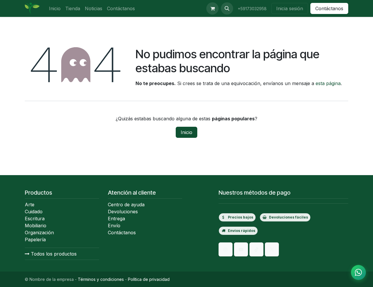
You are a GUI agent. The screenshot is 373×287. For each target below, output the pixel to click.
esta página (328, 83)
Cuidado (34, 211)
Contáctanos (329, 8)
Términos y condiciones (101, 279)
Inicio (186, 132)
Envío (114, 225)
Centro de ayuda (126, 204)
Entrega (116, 218)
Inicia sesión (289, 8)
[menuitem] (55, 8)
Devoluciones (123, 211)
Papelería (35, 239)
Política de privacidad (149, 279)
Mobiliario (35, 225)
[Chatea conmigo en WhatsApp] (358, 272)
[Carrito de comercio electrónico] (212, 8)
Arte (29, 204)
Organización (39, 232)
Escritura (35, 218)
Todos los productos (53, 254)
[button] (227, 8)
